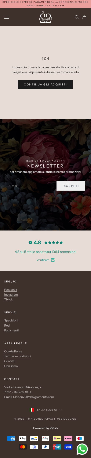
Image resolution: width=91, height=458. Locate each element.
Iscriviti (71, 185)
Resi (7, 325)
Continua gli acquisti (45, 84)
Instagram (11, 294)
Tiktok (8, 299)
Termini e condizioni (17, 356)
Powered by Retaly (45, 428)
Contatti (9, 361)
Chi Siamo (11, 366)
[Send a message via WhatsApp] (82, 449)
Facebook (10, 290)
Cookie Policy (13, 351)
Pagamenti (11, 330)
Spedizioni (11, 320)
